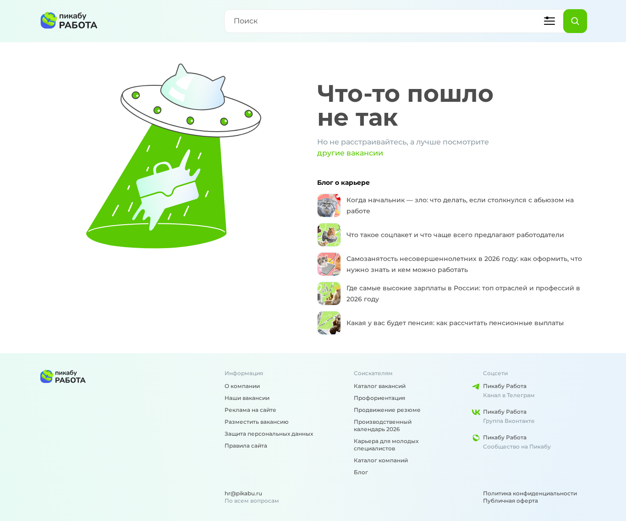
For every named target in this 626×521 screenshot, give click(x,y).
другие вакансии (350, 153)
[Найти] (575, 21)
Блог (361, 472)
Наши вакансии (247, 397)
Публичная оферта (510, 500)
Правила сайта (246, 445)
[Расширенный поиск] (549, 21)
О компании (242, 385)
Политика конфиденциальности (530, 493)
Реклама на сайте (250, 409)
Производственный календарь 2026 (383, 425)
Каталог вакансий (380, 385)
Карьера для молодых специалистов (386, 445)
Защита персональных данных (269, 433)
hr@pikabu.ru (243, 493)
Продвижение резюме (387, 409)
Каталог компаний (381, 460)
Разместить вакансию (257, 421)
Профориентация (379, 397)
